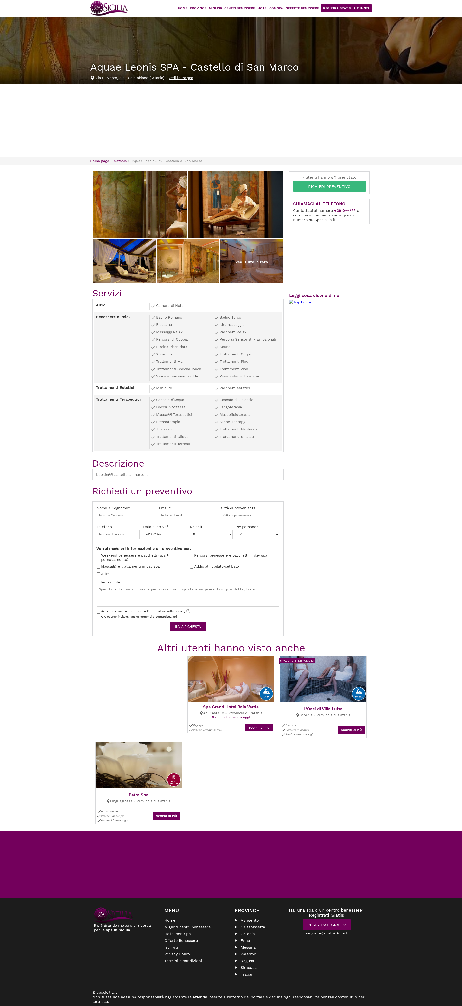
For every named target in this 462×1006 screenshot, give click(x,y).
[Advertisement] (231, 120)
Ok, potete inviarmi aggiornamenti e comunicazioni (139, 616)
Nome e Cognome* (113, 508)
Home (182, 8)
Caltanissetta (253, 927)
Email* (165, 508)
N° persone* (247, 527)
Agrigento (250, 920)
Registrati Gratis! (326, 924)
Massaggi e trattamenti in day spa (130, 566)
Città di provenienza (238, 508)
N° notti (196, 527)
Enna (245, 940)
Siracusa (249, 967)
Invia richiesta (188, 627)
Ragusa (247, 961)
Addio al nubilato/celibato (216, 566)
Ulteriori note (108, 582)
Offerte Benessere (302, 8)
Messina (248, 947)
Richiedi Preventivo (329, 186)
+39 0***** (345, 210)
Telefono (104, 527)
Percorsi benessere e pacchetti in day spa (230, 555)
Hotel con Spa (270, 8)
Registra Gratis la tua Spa (346, 8)
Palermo (248, 954)
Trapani (248, 974)
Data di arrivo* (156, 527)
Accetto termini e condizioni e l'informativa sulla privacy (145, 611)
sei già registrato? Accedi (327, 933)
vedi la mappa (181, 78)
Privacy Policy (177, 954)
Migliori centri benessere (232, 8)
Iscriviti (171, 947)
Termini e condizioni (183, 961)
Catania (248, 934)
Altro (105, 574)
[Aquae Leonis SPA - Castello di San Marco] (140, 204)
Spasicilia (109, 8)
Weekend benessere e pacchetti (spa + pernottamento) (135, 557)
